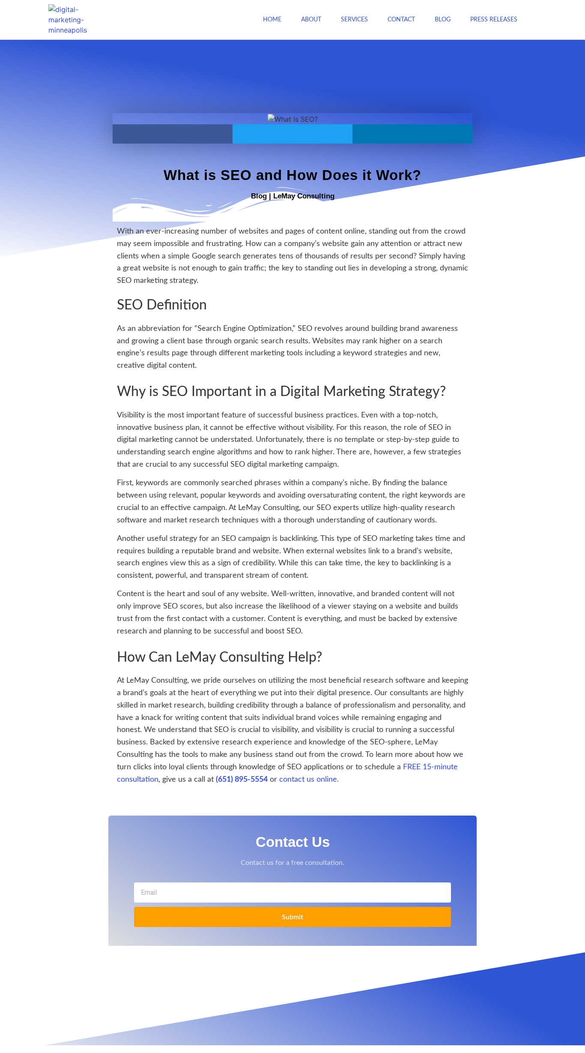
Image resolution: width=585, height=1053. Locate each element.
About (311, 20)
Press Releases (493, 20)
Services (354, 20)
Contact (401, 20)
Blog (443, 20)
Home (272, 20)
